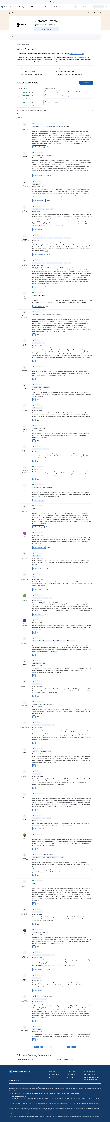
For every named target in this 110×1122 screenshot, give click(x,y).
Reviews (40, 7)
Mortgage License (89, 1071)
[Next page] (68, 1047)
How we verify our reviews (19, 37)
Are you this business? (95, 13)
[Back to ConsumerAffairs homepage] (10, 13)
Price (69, 92)
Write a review (46, 29)
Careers (51, 1077)
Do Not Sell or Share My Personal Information (91, 1079)
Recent (20, 117)
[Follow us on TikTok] (14, 1080)
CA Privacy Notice (89, 1074)
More (82, 143)
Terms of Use (71, 1074)
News (46, 7)
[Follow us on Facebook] (9, 1080)
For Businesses (87, 7)
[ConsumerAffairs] (8, 7)
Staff (62, 92)
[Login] (106, 7)
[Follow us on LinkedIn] (18, 1080)
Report (48, 147)
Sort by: (19, 114)
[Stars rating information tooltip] (56, 25)
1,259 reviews (49, 24)
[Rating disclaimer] (54, 24)
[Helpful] (34, 334)
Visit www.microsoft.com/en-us (46, 62)
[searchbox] (64, 7)
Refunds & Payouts (81, 92)
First (36, 1047)
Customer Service (51, 92)
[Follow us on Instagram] (12, 1080)
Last (73, 1047)
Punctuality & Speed (52, 96)
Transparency (65, 96)
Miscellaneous (16, 13)
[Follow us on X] (16, 1080)
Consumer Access (19, 1093)
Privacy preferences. (55, 2)
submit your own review (76, 53)
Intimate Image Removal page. (43, 1113)
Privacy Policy (71, 1071)
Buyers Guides (31, 7)
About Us (52, 1071)
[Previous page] (42, 1047)
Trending (21, 7)
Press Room (70, 1077)
